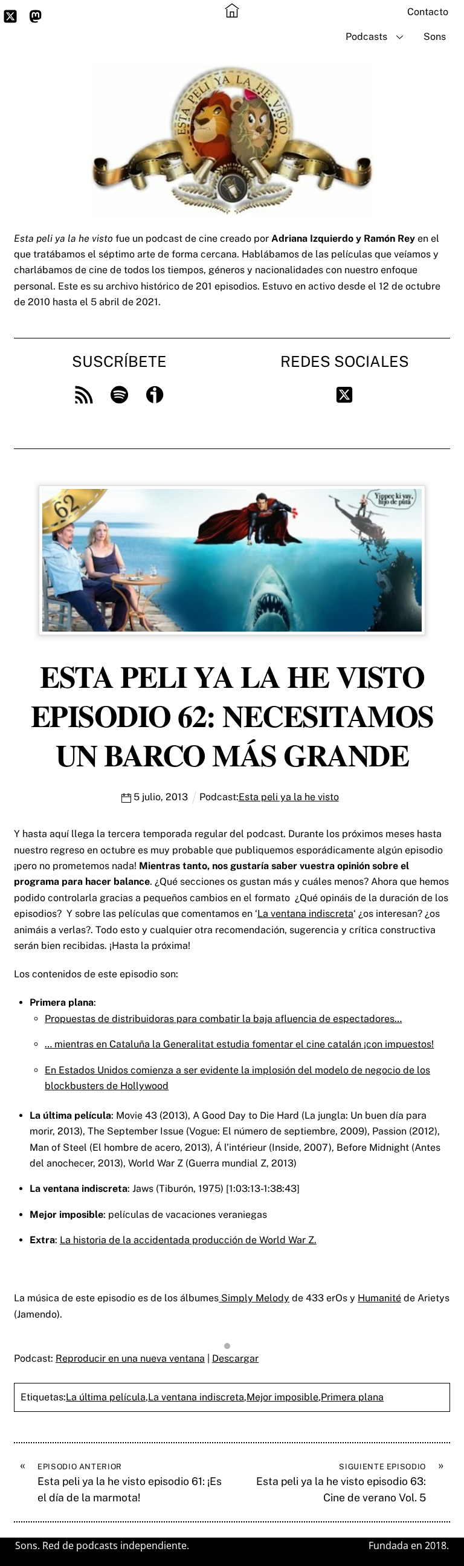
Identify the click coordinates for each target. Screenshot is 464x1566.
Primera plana (352, 1397)
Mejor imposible (282, 1397)
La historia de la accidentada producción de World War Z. (188, 1240)
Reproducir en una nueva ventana (130, 1358)
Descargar (235, 1358)
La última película (106, 1397)
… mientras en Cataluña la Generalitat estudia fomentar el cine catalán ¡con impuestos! (239, 1044)
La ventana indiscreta (305, 913)
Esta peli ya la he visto (289, 797)
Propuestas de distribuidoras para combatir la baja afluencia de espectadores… (223, 1018)
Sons (435, 36)
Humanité (379, 1298)
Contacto (427, 12)
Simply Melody (254, 1298)
